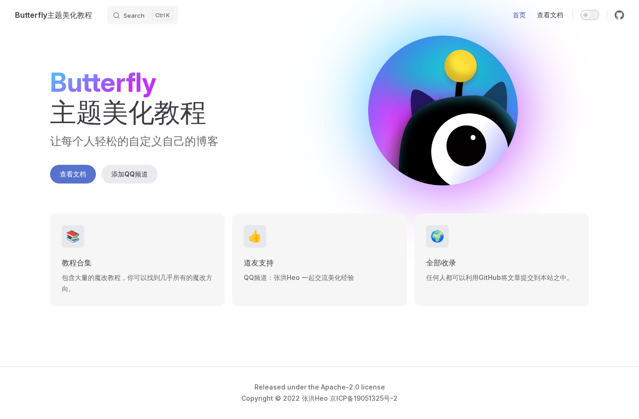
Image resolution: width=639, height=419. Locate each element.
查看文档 (73, 174)
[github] (619, 15)
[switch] (590, 15)
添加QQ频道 (129, 174)
